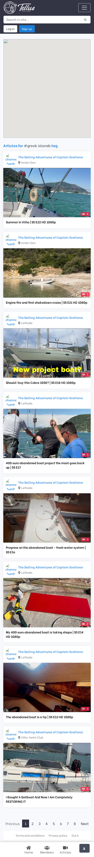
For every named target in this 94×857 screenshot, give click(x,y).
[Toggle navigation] (84, 7)
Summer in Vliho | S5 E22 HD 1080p (31, 222)
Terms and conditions (30, 835)
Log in (10, 29)
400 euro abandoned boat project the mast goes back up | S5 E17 (45, 465)
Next (85, 823)
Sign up (27, 29)
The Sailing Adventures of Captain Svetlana (50, 157)
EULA (75, 835)
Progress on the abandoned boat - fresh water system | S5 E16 (46, 549)
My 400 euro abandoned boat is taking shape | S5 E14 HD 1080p (45, 634)
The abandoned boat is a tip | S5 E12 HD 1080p (39, 717)
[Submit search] (85, 19)
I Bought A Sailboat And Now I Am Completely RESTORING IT (39, 799)
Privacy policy (58, 835)
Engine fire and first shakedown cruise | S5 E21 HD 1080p (46, 302)
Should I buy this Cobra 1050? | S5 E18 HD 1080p (41, 382)
